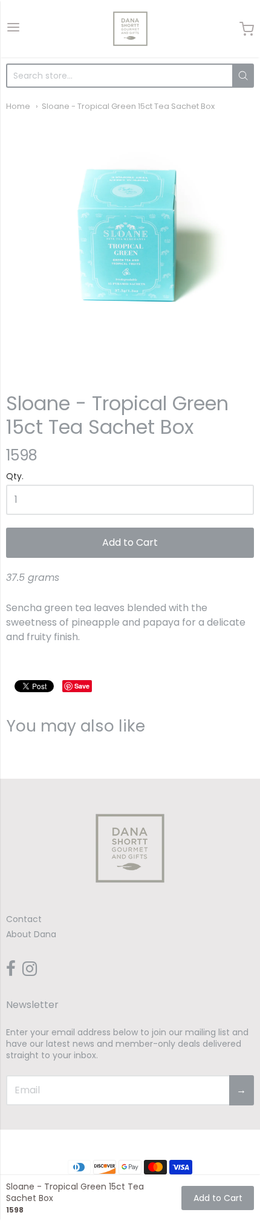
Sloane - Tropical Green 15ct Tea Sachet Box (128, 106)
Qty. (15, 477)
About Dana (31, 934)
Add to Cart (130, 542)
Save (81, 685)
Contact (24, 919)
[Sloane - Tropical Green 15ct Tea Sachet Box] (130, 243)
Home (18, 106)
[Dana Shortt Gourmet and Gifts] (130, 28)
